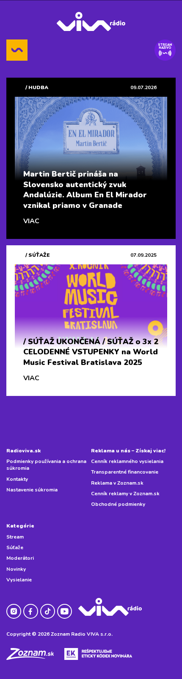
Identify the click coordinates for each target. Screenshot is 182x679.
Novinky (16, 569)
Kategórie (20, 525)
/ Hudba (36, 87)
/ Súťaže (37, 255)
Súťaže (14, 547)
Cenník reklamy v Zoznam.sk (125, 493)
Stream (15, 536)
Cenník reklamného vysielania (127, 461)
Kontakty (17, 479)
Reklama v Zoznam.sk (117, 483)
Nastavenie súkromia (32, 489)
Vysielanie (19, 579)
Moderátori (20, 558)
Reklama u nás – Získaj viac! (128, 450)
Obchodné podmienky (118, 504)
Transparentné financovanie (124, 472)
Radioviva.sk (23, 450)
